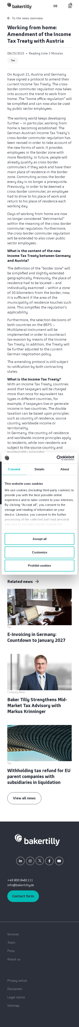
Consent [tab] (14, 469)
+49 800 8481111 (20, 880)
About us (13, 959)
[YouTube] (59, 861)
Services (13, 934)
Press (11, 951)
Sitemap (13, 1005)
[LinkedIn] (20, 861)
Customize (39, 552)
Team (11, 942)
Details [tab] (40, 469)
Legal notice (16, 997)
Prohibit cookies (39, 565)
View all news (24, 798)
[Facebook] (49, 861)
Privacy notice (17, 980)
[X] (39, 860)
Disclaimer (14, 989)
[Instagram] (30, 861)
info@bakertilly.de (20, 885)
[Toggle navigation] (68, 5)
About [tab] (64, 469)
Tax (13, 60)
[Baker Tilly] (19, 6)
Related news (20, 581)
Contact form (23, 896)
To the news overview (27, 18)
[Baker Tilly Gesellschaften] (37, 840)
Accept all (40, 539)
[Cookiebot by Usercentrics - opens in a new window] (56, 458)
